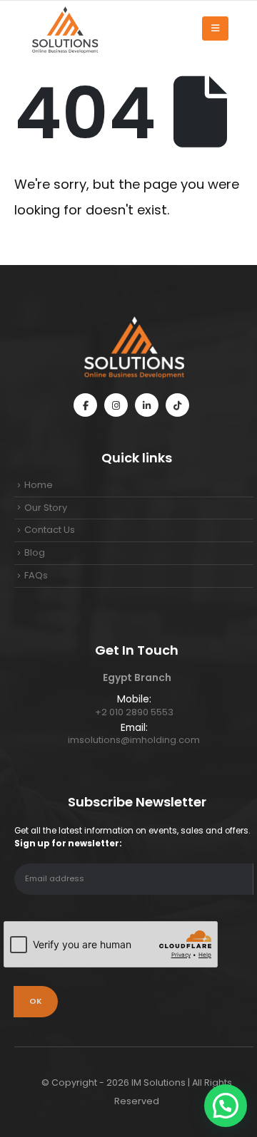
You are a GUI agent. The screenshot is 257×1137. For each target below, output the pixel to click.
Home (38, 485)
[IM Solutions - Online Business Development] (64, 28)
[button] (225, 1105)
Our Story (45, 507)
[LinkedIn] (146, 405)
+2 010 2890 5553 (134, 712)
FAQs (36, 575)
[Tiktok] (177, 405)
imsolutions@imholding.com (134, 740)
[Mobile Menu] (215, 28)
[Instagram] (116, 405)
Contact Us (49, 529)
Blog (34, 552)
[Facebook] (85, 405)
